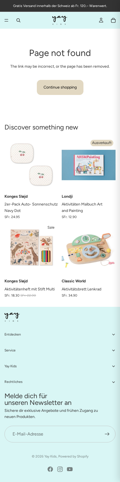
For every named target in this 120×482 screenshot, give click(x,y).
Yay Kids (50, 456)
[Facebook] (50, 469)
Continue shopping (60, 87)
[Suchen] (18, 20)
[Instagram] (60, 469)
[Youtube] (69, 469)
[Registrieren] (107, 434)
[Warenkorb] (113, 20)
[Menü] (6, 20)
